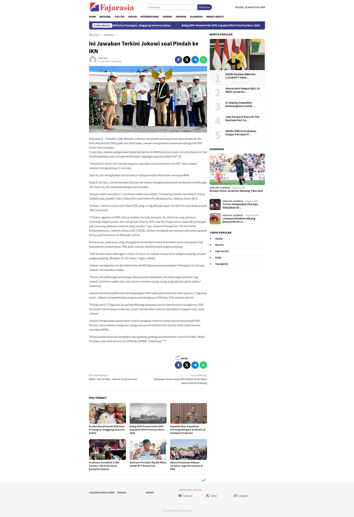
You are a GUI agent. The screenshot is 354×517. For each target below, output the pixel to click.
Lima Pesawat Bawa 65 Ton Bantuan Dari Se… (242, 118)
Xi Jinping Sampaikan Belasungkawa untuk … (240, 104)
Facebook (187, 495)
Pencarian (204, 7)
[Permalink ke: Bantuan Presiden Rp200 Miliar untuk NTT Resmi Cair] (148, 449)
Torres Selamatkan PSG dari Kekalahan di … (240, 206)
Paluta (219, 245)
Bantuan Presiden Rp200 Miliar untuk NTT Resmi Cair (148, 464)
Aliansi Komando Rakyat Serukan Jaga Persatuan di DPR (186, 466)
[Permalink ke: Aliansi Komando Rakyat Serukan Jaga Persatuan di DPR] (188, 449)
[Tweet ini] (186, 59)
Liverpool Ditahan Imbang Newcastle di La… (239, 220)
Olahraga (225, 187)
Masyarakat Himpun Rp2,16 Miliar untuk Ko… (242, 90)
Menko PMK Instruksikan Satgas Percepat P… (240, 132)
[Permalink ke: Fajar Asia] (92, 59)
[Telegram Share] (195, 59)
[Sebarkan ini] (178, 59)
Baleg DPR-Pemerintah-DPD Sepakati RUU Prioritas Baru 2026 (203, 25)
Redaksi (122, 492)
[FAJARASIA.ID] (112, 7)
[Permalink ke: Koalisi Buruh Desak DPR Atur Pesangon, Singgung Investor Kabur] (107, 413)
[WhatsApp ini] (203, 59)
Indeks (150, 492)
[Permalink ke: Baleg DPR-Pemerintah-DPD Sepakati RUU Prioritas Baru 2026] (148, 413)
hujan (219, 238)
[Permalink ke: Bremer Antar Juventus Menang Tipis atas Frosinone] (237, 169)
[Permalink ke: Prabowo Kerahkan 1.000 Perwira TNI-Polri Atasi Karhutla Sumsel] (107, 449)
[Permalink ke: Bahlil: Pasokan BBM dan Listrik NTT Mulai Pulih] (237, 54)
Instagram (243, 495)
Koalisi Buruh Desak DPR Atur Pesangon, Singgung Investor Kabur (107, 430)
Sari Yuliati (222, 251)
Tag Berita (221, 264)
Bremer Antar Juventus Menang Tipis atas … (236, 192)
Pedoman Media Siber (101, 492)
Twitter (213, 495)
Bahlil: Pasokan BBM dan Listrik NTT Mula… (240, 76)
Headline (214, 187)
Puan (218, 257)
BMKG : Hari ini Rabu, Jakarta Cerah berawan (113, 377)
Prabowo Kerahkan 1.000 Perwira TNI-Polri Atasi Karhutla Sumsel (104, 466)
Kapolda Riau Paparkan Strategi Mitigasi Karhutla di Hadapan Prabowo (187, 430)
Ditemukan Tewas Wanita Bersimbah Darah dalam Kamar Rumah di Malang (180, 379)
